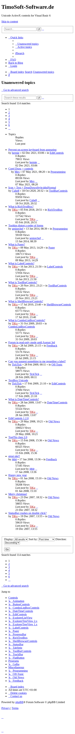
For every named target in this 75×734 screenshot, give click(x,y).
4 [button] (9, 118)
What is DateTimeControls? (23, 399)
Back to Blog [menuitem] (15, 62)
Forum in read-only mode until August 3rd (31, 342)
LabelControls (55, 266)
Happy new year (17, 475)
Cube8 (15, 190)
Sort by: (33, 539)
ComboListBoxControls (21, 326)
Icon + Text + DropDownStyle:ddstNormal (32, 187)
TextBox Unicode (18, 380)
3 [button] (9, 115)
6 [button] (9, 125)
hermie (15, 152)
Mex (17, 171)
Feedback (52, 345)
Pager (51, 247)
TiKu (15, 209)
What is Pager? (16, 244)
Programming (58, 171)
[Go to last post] (39, 162)
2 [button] (9, 112)
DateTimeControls (57, 402)
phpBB (19, 702)
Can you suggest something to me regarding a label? (37, 361)
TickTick (17, 364)
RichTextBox (55, 209)
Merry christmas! (17, 494)
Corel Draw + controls (20, 168)
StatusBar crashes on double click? (27, 513)
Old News (54, 421)
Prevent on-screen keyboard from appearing (32, 149)
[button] (9, 128)
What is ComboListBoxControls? (26, 320)
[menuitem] (27, 43)
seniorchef (17, 228)
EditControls (57, 152)
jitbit (14, 459)
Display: (9, 539)
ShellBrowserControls (59, 304)
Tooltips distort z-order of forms (25, 225)
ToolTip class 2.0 (17, 437)
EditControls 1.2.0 (18, 418)
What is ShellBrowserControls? (25, 301)
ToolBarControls (58, 190)
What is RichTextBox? (20, 206)
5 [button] (9, 121)
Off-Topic (56, 364)
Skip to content (9, 21)
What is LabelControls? (21, 263)
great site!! (14, 456)
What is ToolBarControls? (22, 282)
